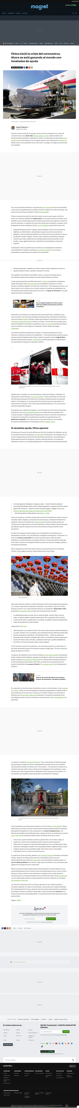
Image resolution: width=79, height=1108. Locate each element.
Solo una (23, 626)
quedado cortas (49, 422)
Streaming (6, 1030)
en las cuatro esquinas (51, 655)
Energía (18, 1032)
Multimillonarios (48, 43)
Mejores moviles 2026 (23, 1019)
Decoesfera (59, 1075)
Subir (71, 1066)
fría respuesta (32, 284)
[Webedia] (75, 1)
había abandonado (25, 321)
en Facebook (37, 339)
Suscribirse (51, 918)
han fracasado (44, 212)
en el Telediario (43, 225)
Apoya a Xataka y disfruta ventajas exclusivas (52, 1053)
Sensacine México (27, 1093)
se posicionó (63, 876)
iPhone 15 (66, 43)
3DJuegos (16, 1073)
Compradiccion (60, 1077)
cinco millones (16, 835)
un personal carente (44, 250)
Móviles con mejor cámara (61, 1019)
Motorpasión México (49, 1093)
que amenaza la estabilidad (31, 659)
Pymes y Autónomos (69, 1076)
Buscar (73, 1060)
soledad (25, 319)
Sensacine (27, 1073)
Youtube (56, 1043)
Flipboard (29, 67)
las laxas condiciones (29, 695)
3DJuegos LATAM (18, 1093)
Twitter (73, 13)
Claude (50, 1019)
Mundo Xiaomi (7, 1083)
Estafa (25, 43)
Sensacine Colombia (27, 1096)
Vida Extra (16, 1075)
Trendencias (59, 1073)
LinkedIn (71, 1043)
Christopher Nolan (33, 43)
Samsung (18, 1035)
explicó (44, 281)
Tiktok (42, 1046)
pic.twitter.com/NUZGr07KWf (42, 511)
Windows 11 (31, 1040)
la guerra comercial (47, 855)
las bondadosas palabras (31, 412)
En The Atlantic (56, 826)
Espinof (26, 1075)
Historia (24, 13)
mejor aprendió (47, 207)
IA (20, 43)
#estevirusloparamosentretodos (23, 511)
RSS (65, 1043)
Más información (51, 1106)
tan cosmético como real (19, 880)
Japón (56, 43)
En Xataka (38, 300)
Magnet (39, 7)
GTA (61, 43)
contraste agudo (48, 664)
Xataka (5, 1073)
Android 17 (44, 1019)
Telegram (62, 1043)
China (16, 43)
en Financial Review (33, 762)
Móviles (5, 1032)
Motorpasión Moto (49, 1076)
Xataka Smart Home (7, 1080)
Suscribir (66, 1031)
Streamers (11, 13)
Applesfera (6, 1077)
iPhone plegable (35, 1019)
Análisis (18, 1030)
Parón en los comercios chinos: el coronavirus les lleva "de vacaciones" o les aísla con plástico (51, 678)
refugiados (14, 321)
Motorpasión (49, 1073)
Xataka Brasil (7, 1095)
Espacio (30, 1030)
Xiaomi (72, 43)
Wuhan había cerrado (41, 136)
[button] (22, 127)
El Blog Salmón (70, 1073)
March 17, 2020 (44, 513)
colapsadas (15, 328)
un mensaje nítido (25, 611)
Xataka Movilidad (32, 1032)
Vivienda (18, 13)
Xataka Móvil (7, 1075)
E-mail (32, 67)
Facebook (76, 13)
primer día (62, 140)
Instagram (59, 1043)
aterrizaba (38, 435)
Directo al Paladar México (39, 1093)
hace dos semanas (37, 397)
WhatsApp (47, 1043)
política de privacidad (47, 922)
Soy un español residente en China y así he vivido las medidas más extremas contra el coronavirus (49, 304)
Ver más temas (8, 1044)
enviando (49, 324)
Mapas (4, 13)
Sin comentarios (18, 67)
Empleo (18, 1040)
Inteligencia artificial (31, 1036)
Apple (5, 1035)
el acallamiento (58, 697)
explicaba (38, 522)
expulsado (37, 860)
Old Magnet (28, 928)
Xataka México (7, 1093)
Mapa (41, 43)
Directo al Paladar (39, 1073)
